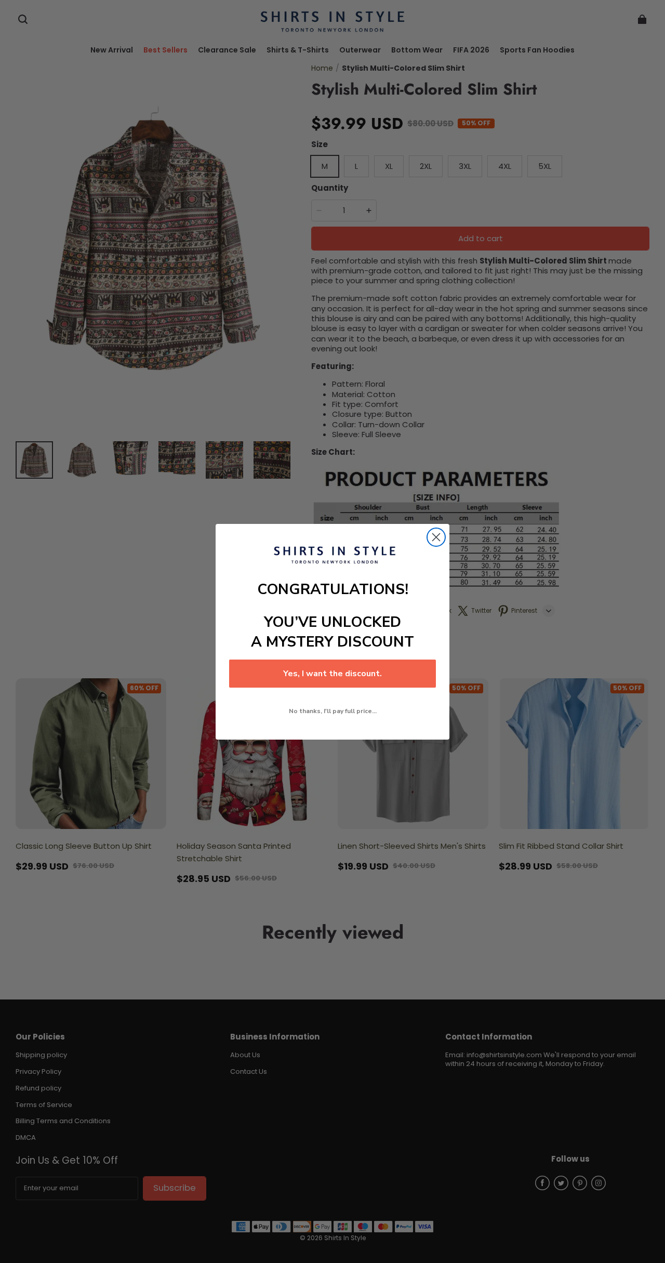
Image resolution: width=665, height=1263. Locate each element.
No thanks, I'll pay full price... (333, 711)
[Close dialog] (436, 537)
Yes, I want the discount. (332, 673)
